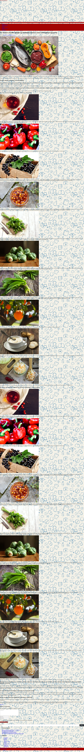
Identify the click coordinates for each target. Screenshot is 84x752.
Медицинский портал (3, 0)
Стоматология (4, 25)
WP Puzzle (4, 749)
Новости (5, 742)
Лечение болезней (7, 741)
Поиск (3, 723)
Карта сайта (4, 30)
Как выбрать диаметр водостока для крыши (9, 732)
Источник (1, 704)
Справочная (6, 745)
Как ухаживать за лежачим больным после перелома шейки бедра (13, 733)
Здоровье (3, 27)
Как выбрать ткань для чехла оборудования (9, 731)
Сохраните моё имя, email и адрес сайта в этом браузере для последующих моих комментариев (16, 720)
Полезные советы (5, 28)
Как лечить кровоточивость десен (7, 730)
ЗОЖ (3, 26)
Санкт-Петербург (7, 744)
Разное (3, 29)
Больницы (5, 738)
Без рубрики (6, 737)
